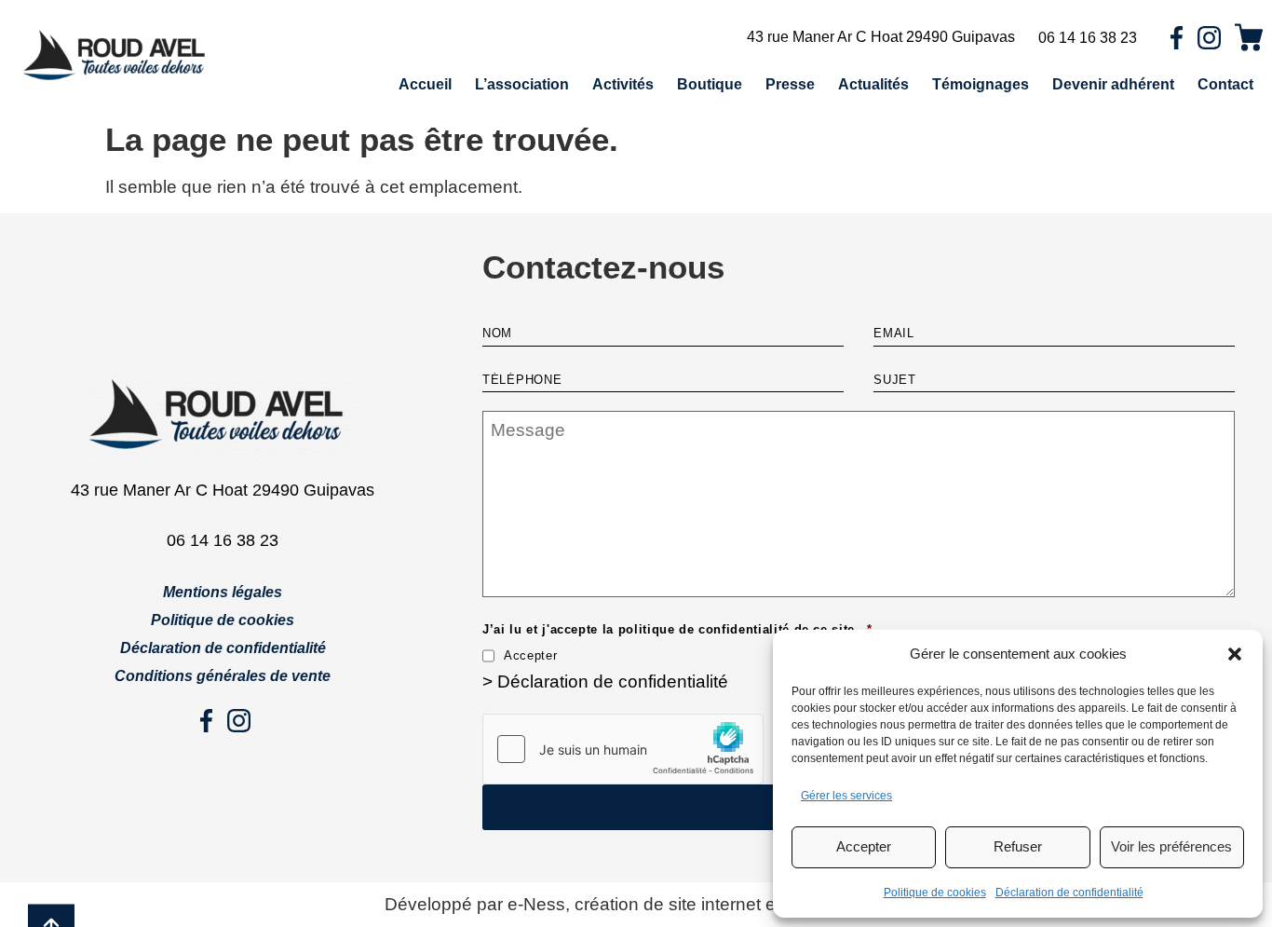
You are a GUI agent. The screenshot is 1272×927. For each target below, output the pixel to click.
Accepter (863, 846)
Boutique (709, 84)
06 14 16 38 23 (1087, 38)
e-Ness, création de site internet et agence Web (697, 904)
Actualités (873, 84)
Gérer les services (846, 795)
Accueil (425, 84)
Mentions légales (222, 592)
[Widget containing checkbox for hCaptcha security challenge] (623, 749)
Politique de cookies (935, 892)
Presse (790, 84)
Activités (623, 84)
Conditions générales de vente (223, 676)
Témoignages (980, 84)
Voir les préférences (1171, 846)
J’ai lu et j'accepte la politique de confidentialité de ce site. (677, 629)
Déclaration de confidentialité (1069, 892)
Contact (1225, 84)
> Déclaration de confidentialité (605, 681)
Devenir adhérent (1113, 84)
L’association (522, 84)
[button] (1234, 654)
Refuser (1018, 846)
